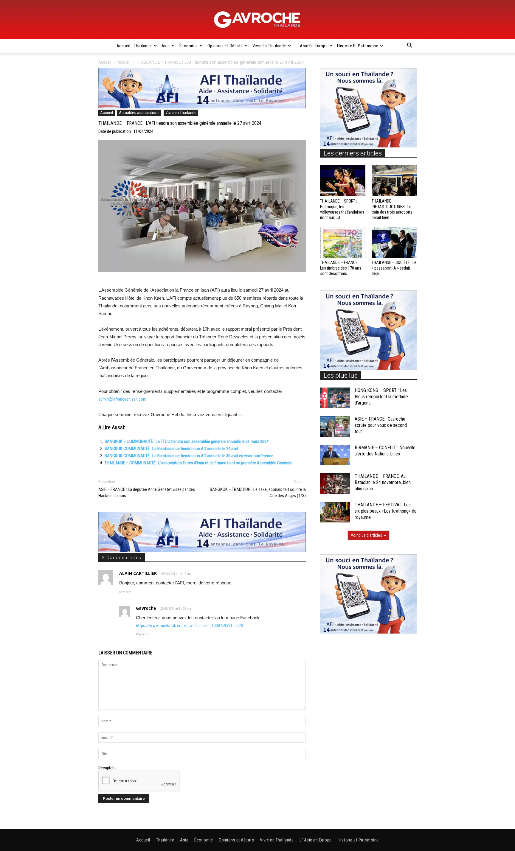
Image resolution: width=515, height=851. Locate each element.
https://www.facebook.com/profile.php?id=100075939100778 (189, 625)
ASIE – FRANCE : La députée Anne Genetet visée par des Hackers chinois (146, 492)
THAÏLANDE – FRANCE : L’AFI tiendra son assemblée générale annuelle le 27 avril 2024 (179, 123)
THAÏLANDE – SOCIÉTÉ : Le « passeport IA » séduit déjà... (394, 268)
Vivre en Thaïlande (269, 46)
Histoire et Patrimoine (357, 46)
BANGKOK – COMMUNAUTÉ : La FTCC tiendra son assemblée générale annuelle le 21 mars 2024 (187, 441)
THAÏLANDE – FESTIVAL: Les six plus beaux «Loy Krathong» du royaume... (385, 511)
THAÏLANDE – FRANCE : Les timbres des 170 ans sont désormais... (340, 268)
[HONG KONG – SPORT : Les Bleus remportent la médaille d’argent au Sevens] (335, 398)
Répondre (125, 592)
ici (240, 414)
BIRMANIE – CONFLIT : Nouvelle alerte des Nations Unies (385, 451)
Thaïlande (143, 46)
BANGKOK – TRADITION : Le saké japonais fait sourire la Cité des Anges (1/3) (258, 492)
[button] (409, 46)
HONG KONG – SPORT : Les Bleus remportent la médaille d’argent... (381, 397)
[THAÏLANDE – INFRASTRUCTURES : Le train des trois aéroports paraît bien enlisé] (394, 180)
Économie (188, 46)
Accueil (124, 46)
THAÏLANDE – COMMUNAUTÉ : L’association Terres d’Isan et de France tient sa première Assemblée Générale (198, 463)
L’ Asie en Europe (312, 46)
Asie (166, 46)
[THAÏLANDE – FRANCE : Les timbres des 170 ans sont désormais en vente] (342, 242)
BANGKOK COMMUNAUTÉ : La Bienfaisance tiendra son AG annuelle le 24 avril (171, 448)
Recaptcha (107, 768)
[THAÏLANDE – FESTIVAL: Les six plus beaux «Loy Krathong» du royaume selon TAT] (335, 512)
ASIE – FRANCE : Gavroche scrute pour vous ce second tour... (381, 425)
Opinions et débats (225, 46)
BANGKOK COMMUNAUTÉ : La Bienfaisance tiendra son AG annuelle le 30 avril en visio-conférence (189, 455)
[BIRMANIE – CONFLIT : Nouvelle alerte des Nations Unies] (335, 455)
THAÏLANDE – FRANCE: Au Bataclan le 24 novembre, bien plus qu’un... (383, 482)
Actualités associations (139, 112)
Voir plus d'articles (366, 535)
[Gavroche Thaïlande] (257, 20)
